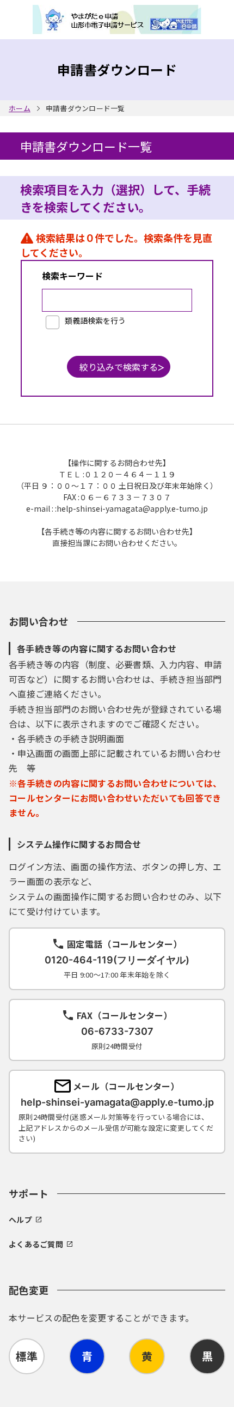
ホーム (19, 108)
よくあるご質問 (36, 1244)
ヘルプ (20, 1219)
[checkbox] (86, 321)
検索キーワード (72, 275)
